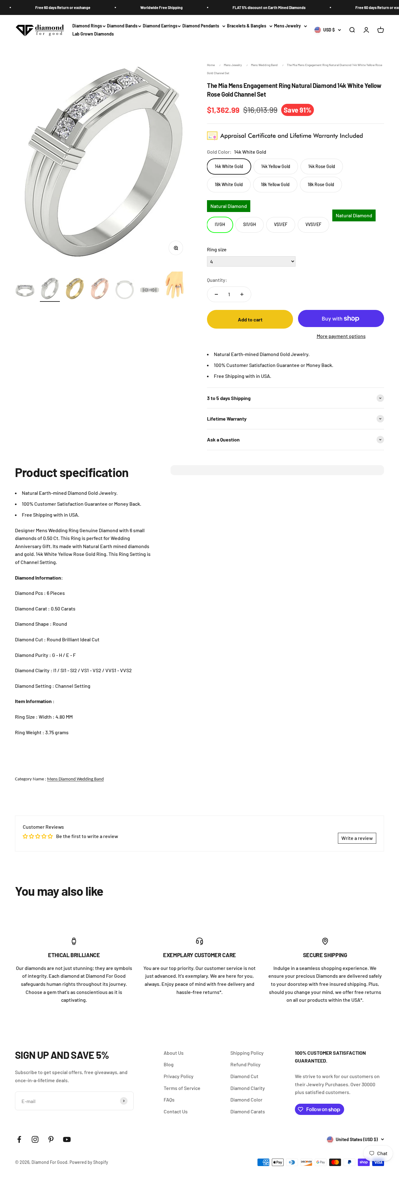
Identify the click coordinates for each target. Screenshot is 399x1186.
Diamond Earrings (160, 25)
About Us (174, 1053)
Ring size (217, 249)
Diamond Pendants (200, 25)
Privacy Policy (179, 1076)
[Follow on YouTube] (67, 1139)
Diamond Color (246, 1099)
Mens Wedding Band (264, 65)
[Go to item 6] (150, 291)
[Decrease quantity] (216, 294)
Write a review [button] (357, 838)
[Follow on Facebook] (19, 1139)
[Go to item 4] (100, 289)
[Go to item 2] (50, 289)
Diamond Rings (87, 25)
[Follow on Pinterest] (51, 1139)
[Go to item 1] (25, 291)
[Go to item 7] (175, 287)
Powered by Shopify (89, 1162)
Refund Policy (245, 1064)
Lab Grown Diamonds (93, 34)
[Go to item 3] (75, 289)
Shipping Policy (247, 1053)
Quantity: (217, 280)
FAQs (169, 1099)
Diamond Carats (247, 1111)
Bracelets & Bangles (246, 25)
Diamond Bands (122, 25)
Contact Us (176, 1111)
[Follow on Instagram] (35, 1139)
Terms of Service (182, 1088)
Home (211, 65)
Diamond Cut (244, 1076)
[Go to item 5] (125, 290)
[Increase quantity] (242, 294)
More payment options (341, 336)
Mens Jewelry (287, 25)
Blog (169, 1064)
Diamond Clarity (247, 1088)
